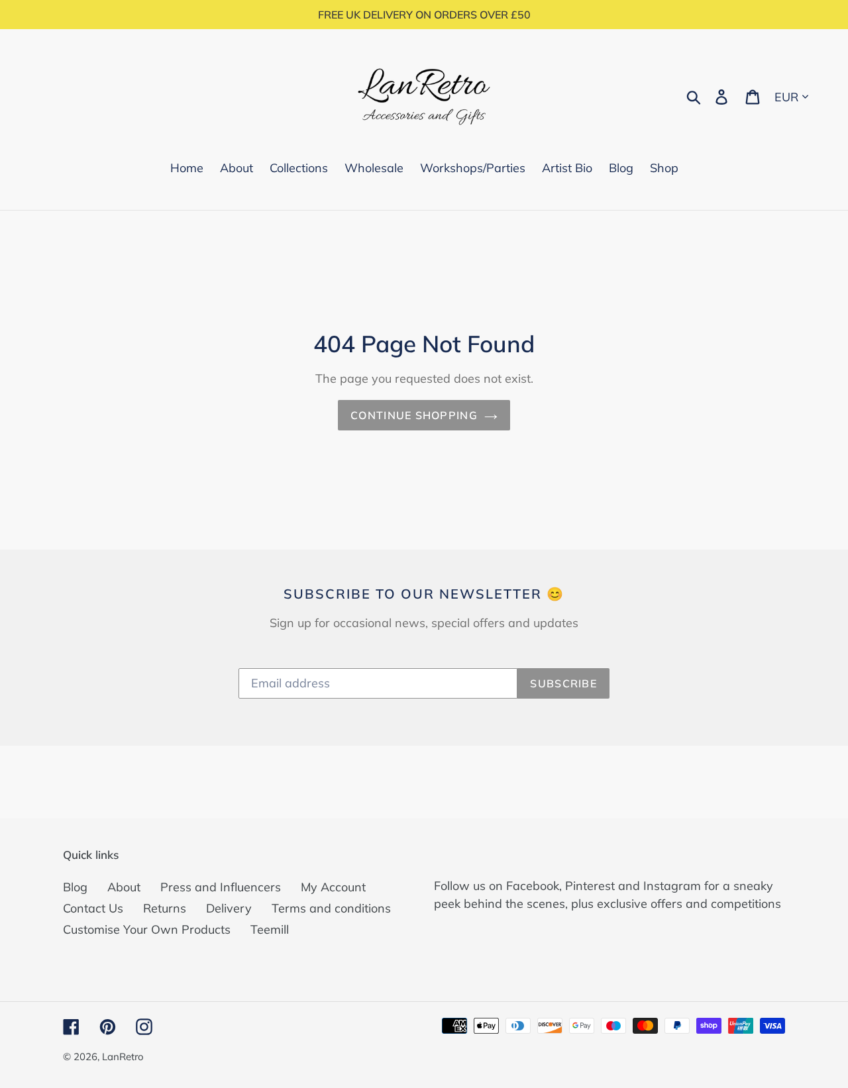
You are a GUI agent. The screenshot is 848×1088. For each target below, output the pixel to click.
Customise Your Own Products (147, 929)
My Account (333, 887)
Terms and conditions (331, 908)
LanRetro (123, 1056)
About (123, 887)
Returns (164, 908)
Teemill (269, 929)
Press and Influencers (220, 887)
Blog (75, 887)
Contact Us (93, 908)
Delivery (229, 908)
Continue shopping (414, 415)
